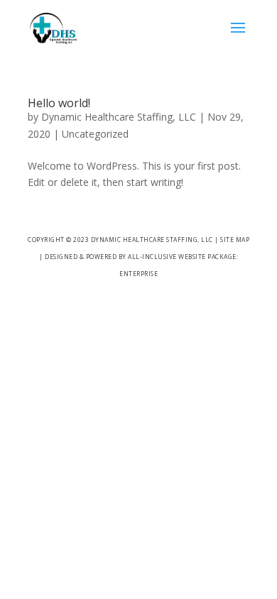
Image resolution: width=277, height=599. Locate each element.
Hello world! (59, 103)
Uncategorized (95, 134)
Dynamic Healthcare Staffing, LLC (118, 116)
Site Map (234, 239)
